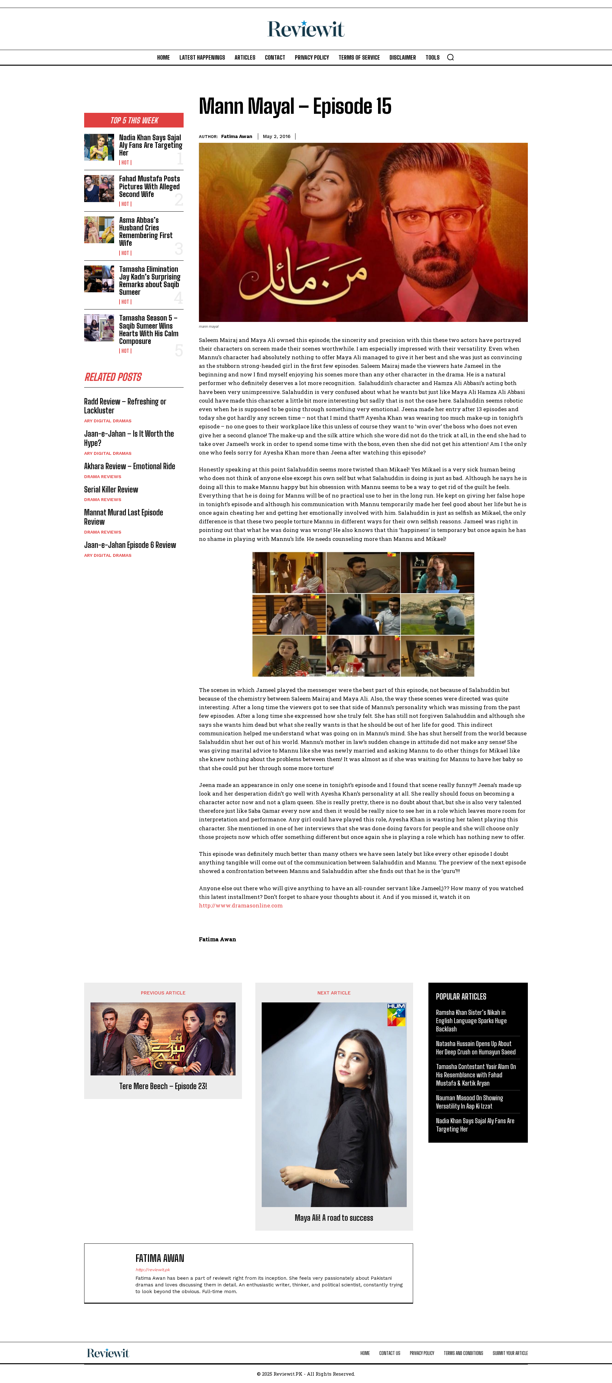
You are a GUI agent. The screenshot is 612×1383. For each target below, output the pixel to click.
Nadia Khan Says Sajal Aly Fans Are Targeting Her (151, 145)
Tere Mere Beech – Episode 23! (163, 1086)
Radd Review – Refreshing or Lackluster (125, 406)
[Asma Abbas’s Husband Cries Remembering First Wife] (99, 229)
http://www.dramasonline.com (241, 905)
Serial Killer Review (111, 489)
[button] (450, 57)
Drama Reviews (102, 476)
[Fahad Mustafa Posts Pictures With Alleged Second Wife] (99, 188)
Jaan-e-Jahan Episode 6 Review (130, 545)
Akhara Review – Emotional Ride (129, 466)
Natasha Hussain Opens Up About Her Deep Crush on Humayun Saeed (476, 1048)
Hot (125, 162)
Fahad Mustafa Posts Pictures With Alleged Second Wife (149, 186)
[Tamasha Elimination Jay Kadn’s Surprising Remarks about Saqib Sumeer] (99, 279)
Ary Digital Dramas (108, 421)
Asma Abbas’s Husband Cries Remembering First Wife (146, 232)
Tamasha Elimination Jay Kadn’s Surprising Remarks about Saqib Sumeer (150, 281)
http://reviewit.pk (152, 1269)
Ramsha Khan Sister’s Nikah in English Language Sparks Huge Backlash (471, 1020)
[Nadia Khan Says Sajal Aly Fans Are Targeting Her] (99, 147)
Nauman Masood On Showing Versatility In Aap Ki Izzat (469, 1102)
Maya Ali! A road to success (334, 1217)
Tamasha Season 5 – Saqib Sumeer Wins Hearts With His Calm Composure (148, 330)
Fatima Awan (236, 136)
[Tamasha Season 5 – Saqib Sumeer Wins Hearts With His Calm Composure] (99, 327)
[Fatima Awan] (113, 1273)
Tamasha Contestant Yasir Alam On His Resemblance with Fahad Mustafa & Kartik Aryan (476, 1075)
